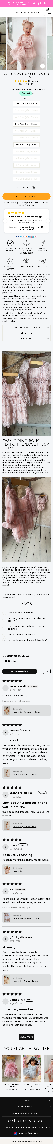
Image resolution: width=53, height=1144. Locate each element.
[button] (21, 81)
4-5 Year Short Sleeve (26, 117)
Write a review (19, 671)
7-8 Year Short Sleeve (26, 137)
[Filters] (41, 671)
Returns (26, 338)
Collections (26, 1107)
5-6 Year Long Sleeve (26, 165)
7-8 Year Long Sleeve (26, 179)
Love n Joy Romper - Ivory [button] (26, 918)
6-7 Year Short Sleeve (26, 131)
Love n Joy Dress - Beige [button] (25, 981)
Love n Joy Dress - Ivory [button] (25, 774)
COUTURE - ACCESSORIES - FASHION (26, 1127)
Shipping (26, 333)
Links (25, 1100)
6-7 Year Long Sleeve (26, 172)
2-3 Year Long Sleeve (26, 144)
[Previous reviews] (5, 221)
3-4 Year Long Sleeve (26, 151)
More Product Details (26, 327)
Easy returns (26, 267)
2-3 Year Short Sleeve (26, 103)
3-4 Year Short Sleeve (26, 110)
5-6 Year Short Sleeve (26, 124)
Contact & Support (26, 1113)
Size (26, 99)
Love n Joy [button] (18, 871)
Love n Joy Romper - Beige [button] (26, 712)
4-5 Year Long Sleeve (26, 158)
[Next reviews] (48, 221)
